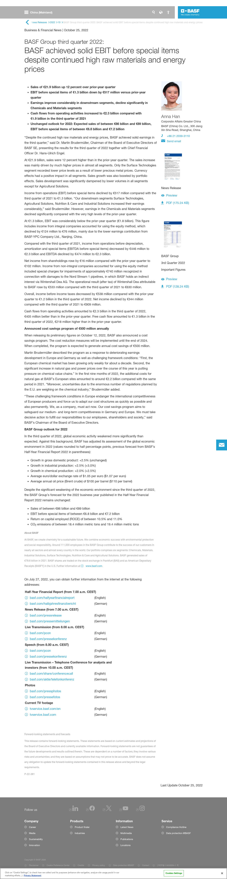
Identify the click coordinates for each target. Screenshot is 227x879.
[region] (113, 873)
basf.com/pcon (40, 633)
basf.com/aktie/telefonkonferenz (52, 679)
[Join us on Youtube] (123, 810)
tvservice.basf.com (43, 714)
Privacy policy (98, 865)
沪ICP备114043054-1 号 (168, 865)
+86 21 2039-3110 (178, 136)
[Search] (153, 12)
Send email (173, 141)
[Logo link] (190, 12)
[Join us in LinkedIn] (73, 810)
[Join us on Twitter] (107, 810)
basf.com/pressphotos (45, 691)
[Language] (161, 12)
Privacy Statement (32, 875)
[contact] (221, 445)
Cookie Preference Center (58, 865)
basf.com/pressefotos (45, 697)
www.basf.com (94, 565)
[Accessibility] (168, 12)
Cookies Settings (174, 873)
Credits (81, 865)
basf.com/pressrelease (46, 615)
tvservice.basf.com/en (45, 709)
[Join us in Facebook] (90, 810)
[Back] (27, 22)
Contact (145, 865)
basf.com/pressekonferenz (48, 639)
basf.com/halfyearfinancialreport (52, 598)
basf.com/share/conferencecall (51, 673)
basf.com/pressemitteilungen (50, 621)
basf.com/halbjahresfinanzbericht (53, 603)
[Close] (222, 873)
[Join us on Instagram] (140, 810)
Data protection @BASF (123, 865)
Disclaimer (33, 865)
